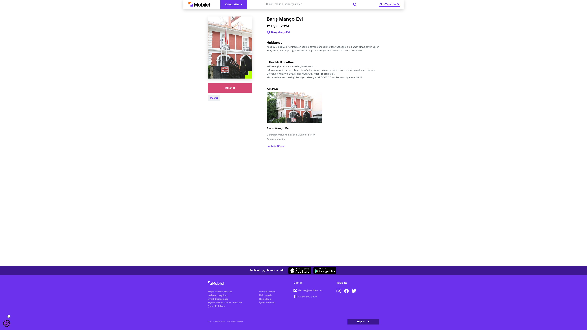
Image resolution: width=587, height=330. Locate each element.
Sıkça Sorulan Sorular (220, 291)
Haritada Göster (276, 146)
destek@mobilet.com (310, 290)
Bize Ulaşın (265, 299)
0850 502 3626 (307, 296)
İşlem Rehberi (267, 302)
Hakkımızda (265, 295)
